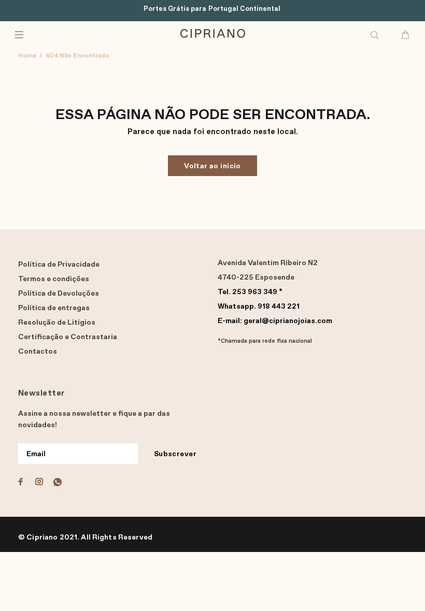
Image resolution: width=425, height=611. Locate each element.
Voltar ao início (212, 166)
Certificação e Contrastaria (67, 337)
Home (27, 56)
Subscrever (175, 454)
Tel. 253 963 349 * (250, 292)
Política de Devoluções (58, 293)
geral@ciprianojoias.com (275, 321)
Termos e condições (53, 279)
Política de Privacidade (59, 264)
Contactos (37, 351)
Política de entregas (54, 308)
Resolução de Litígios (56, 322)
